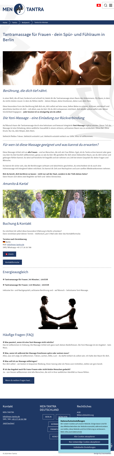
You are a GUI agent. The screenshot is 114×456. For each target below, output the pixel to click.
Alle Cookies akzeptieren (84, 436)
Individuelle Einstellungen (85, 447)
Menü (110, 5)
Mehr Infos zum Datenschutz (71, 432)
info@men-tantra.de (15, 244)
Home (5, 22)
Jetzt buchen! (8, 423)
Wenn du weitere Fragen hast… (18, 380)
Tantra (14, 22)
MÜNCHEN (62, 417)
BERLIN (48, 417)
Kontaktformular (12, 262)
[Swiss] (99, 5)
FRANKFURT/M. (56, 429)
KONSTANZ (57, 436)
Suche (105, 5)
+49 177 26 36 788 (19, 419)
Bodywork (26, 22)
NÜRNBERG (56, 424)
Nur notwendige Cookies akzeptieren (84, 442)
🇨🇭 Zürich (9, 254)
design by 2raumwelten (102, 453)
